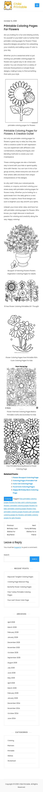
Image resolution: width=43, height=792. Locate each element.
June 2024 (12, 718)
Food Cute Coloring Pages (24, 487)
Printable (11, 751)
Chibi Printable (20, 5)
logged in (17, 547)
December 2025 (14, 642)
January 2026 (13, 637)
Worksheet (12, 761)
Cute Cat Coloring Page (23, 484)
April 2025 (11, 683)
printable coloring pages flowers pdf (18, 512)
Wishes (10, 756)
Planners (11, 746)
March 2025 (12, 688)
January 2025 (13, 698)
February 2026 (13, 632)
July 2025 (11, 668)
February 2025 (13, 693)
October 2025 (13, 652)
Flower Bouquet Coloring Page (25, 477)
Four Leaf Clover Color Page (18, 600)
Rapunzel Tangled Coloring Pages (20, 577)
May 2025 (11, 678)
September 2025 (14, 658)
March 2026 (12, 627)
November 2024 (14, 708)
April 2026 (11, 622)
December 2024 (14, 703)
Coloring (8, 499)
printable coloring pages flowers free (21, 509)
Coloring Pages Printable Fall (25, 480)
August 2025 (12, 663)
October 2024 (13, 713)
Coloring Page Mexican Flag (18, 582)
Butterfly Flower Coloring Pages (19, 587)
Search (6, 555)
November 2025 (14, 647)
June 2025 (11, 673)
